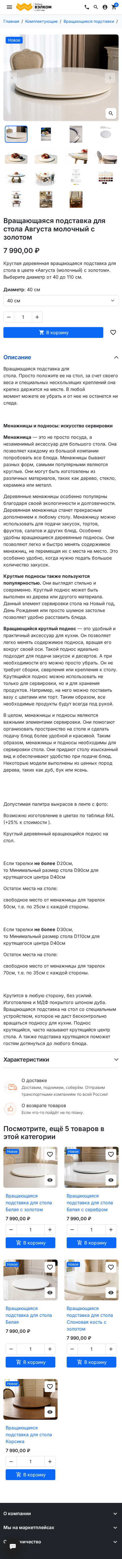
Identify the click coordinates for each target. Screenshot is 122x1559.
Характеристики (26, 1059)
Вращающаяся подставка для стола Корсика (29, 1434)
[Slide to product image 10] (46, 177)
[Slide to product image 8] (106, 155)
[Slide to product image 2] (46, 134)
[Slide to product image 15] (76, 199)
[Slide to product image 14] (46, 199)
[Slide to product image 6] (46, 155)
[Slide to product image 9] (16, 177)
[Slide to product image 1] (16, 134)
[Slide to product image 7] (76, 155)
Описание (17, 357)
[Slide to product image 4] (106, 134)
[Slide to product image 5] (16, 155)
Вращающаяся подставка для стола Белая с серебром (90, 1202)
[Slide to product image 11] (76, 177)
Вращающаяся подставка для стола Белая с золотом (29, 1202)
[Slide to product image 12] (106, 177)
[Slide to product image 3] (76, 134)
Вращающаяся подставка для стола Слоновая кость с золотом (90, 1318)
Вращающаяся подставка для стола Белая (29, 1315)
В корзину (54, 332)
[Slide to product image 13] (16, 199)
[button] (95, 7)
